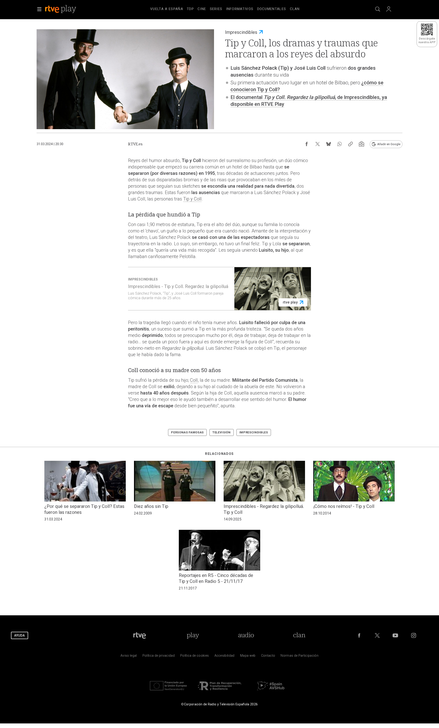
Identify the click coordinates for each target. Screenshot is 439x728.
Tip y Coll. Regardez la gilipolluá (299, 97)
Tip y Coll (192, 199)
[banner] (67, 9)
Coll (194, 380)
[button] (39, 9)
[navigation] (225, 8)
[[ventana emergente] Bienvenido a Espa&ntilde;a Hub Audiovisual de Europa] (271, 691)
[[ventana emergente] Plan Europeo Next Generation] (168, 691)
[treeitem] (166, 9)
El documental (247, 97)
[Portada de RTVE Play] (61, 9)
